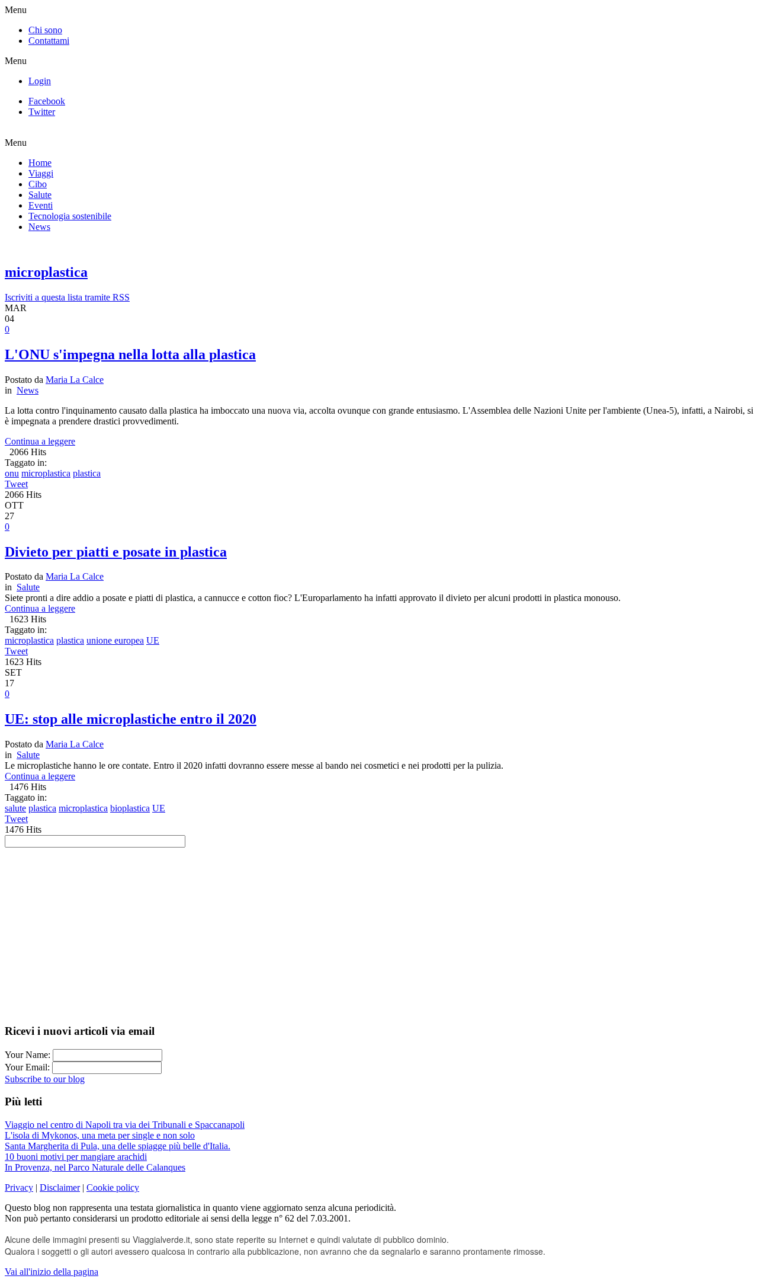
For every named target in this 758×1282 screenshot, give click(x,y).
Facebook (46, 101)
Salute (28, 587)
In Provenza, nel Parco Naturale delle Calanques (95, 1167)
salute (15, 808)
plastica (87, 473)
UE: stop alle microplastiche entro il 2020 (130, 719)
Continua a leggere (40, 441)
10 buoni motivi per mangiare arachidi (76, 1157)
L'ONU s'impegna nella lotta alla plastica (130, 354)
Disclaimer (60, 1187)
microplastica (45, 473)
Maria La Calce (75, 380)
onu (12, 473)
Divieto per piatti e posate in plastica (116, 552)
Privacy (19, 1187)
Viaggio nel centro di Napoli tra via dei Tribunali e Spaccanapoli (125, 1125)
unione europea (115, 640)
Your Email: (28, 1067)
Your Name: (29, 1055)
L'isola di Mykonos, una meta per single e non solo (100, 1135)
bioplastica (130, 808)
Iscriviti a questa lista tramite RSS (67, 297)
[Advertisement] (379, 931)
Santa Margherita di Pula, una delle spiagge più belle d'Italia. (117, 1146)
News (27, 390)
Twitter (41, 112)
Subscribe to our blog (45, 1079)
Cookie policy (112, 1187)
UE (152, 640)
